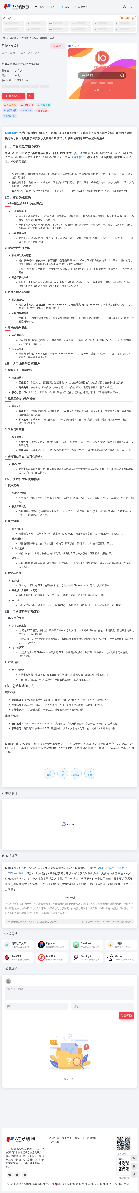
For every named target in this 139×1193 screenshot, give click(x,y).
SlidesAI (10, 133)
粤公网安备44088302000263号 (72, 1183)
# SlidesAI (26, 110)
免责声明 (67, 1137)
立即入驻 (129, 18)
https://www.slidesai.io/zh (37, 723)
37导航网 (28, 1183)
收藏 (59, 46)
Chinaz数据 (17, 873)
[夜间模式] (134, 1174)
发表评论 (126, 1015)
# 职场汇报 (9, 116)
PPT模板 (24, 37)
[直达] (31, 945)
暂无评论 (11, 968)
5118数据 (106, 868)
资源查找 (14, 37)
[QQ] (17, 1175)
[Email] (25, 1175)
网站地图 (92, 1137)
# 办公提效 (41, 110)
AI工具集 (34, 37)
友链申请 (54, 1137)
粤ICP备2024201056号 (43, 1183)
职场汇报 (76, 157)
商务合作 (79, 1137)
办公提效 (44, 37)
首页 (6, 37)
